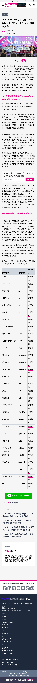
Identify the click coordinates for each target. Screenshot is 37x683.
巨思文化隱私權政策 (21, 357)
